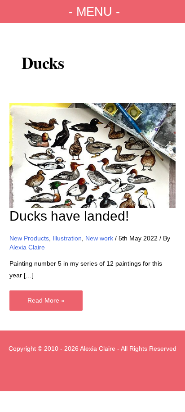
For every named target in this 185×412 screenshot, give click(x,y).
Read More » (46, 304)
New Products (29, 238)
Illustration (67, 238)
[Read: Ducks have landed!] (92, 155)
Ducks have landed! (69, 215)
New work (99, 238)
